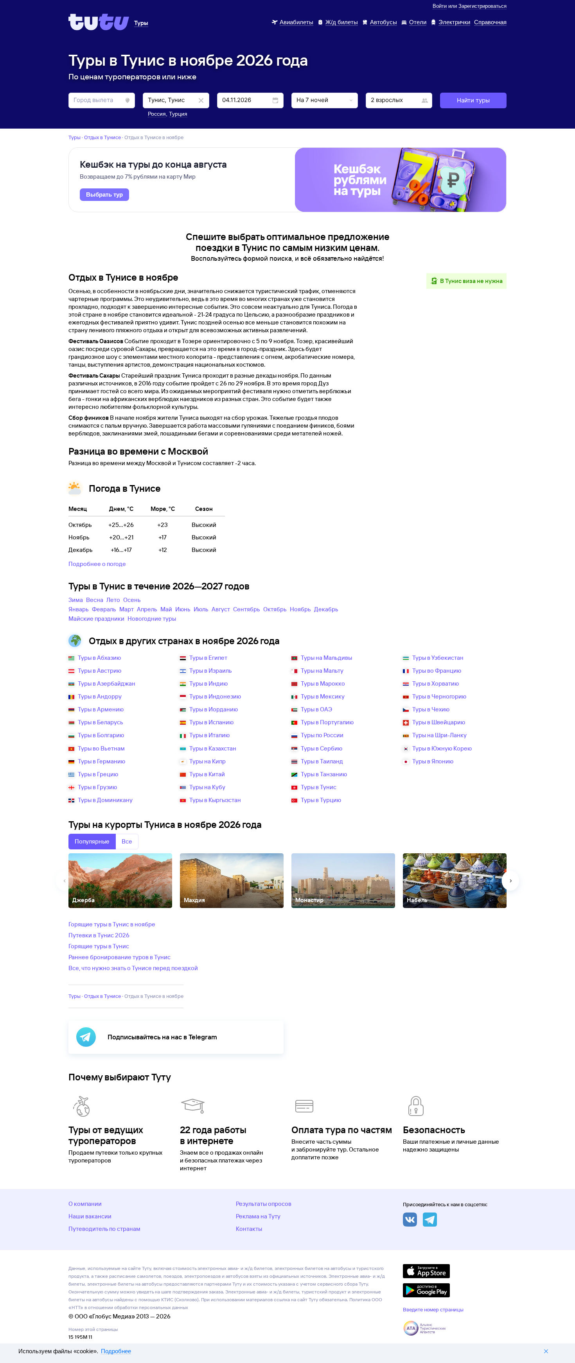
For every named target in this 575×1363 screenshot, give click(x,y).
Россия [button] (157, 114)
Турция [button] (178, 114)
